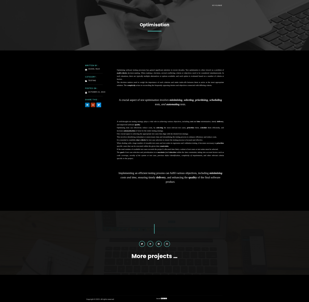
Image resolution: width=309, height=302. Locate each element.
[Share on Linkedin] (87, 105)
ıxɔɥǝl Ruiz (217, 5)
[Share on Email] (93, 105)
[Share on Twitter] (98, 105)
